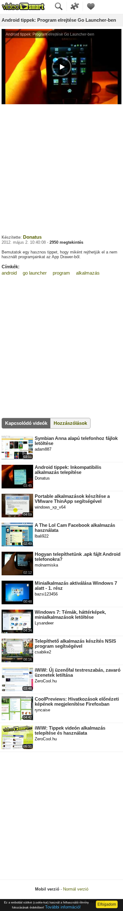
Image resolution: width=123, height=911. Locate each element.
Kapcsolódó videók (26, 423)
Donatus (32, 237)
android (9, 273)
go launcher (35, 273)
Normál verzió (75, 889)
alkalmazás (88, 273)
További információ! (63, 907)
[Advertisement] (61, 168)
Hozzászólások (70, 423)
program (61, 273)
